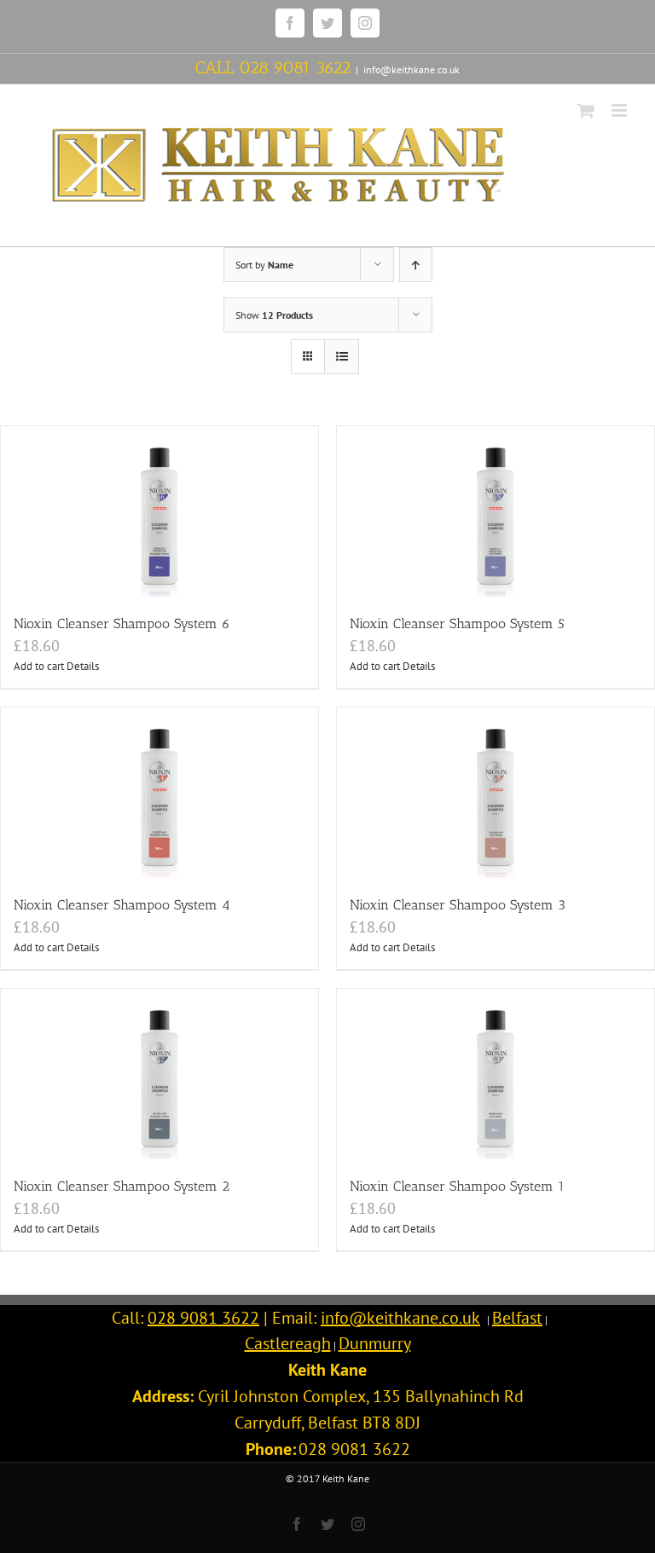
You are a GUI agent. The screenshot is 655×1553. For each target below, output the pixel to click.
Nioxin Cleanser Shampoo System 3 (457, 905)
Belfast (517, 1318)
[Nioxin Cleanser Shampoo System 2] (159, 1074)
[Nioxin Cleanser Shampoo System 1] (495, 1074)
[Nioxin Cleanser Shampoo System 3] (495, 792)
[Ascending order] (415, 264)
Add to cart (39, 666)
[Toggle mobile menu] (620, 110)
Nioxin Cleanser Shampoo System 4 (122, 905)
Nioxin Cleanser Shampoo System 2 (121, 1186)
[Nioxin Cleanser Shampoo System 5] (495, 511)
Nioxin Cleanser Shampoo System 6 (122, 623)
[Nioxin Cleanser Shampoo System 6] (159, 511)
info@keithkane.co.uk (411, 69)
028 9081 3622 (295, 67)
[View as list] (341, 356)
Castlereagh (288, 1343)
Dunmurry (375, 1343)
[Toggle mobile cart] (585, 110)
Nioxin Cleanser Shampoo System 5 (457, 623)
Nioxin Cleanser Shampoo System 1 (457, 1186)
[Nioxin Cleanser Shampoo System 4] (159, 792)
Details (83, 666)
